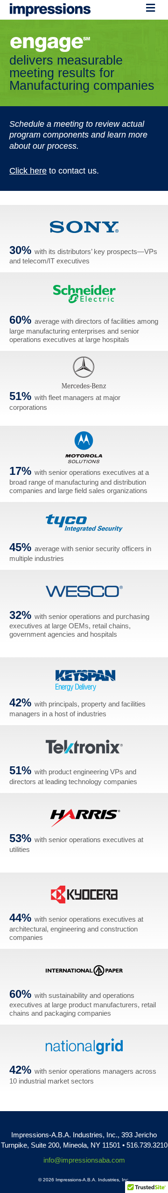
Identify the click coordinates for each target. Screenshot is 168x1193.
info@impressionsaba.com (84, 1160)
